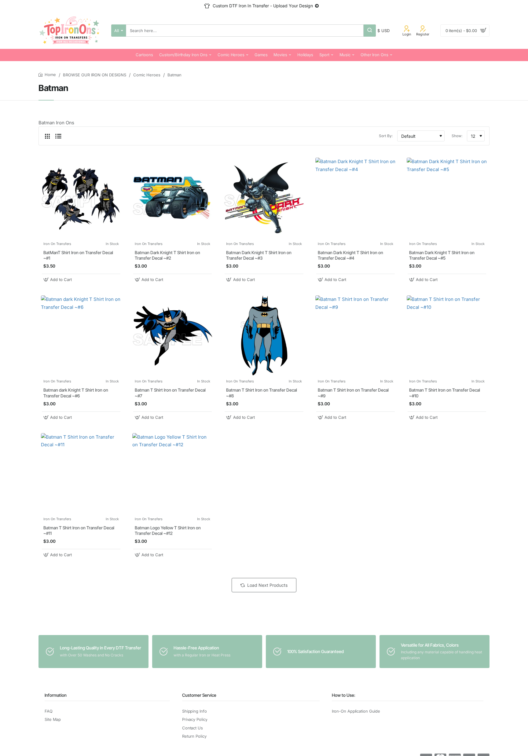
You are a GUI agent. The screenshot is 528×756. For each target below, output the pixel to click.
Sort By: (386, 135)
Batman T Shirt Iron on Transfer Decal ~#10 (444, 392)
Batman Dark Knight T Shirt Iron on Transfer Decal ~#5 (442, 255)
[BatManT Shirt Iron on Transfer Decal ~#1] (81, 198)
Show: (457, 135)
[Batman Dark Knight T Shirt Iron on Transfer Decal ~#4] (355, 198)
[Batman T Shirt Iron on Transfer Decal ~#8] (264, 335)
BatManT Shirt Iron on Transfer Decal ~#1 (78, 255)
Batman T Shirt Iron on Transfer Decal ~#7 (170, 392)
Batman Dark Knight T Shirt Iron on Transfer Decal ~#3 (259, 255)
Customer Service (199, 695)
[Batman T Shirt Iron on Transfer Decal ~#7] (172, 335)
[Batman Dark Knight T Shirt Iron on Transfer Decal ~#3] (264, 198)
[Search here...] (370, 30)
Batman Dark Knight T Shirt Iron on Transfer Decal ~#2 (167, 255)
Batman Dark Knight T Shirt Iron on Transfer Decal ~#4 (350, 255)
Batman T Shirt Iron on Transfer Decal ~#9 (353, 392)
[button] (58, 279)
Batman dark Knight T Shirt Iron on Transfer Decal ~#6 (75, 392)
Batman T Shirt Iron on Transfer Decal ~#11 (78, 530)
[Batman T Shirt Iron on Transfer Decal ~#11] (81, 473)
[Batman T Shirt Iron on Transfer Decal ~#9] (355, 335)
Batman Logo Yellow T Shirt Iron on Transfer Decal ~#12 (168, 530)
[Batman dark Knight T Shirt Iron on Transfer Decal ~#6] (81, 335)
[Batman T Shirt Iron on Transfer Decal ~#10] (447, 335)
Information (56, 695)
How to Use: (343, 695)
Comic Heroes (146, 74)
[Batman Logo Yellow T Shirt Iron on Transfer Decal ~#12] (172, 473)
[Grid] (47, 136)
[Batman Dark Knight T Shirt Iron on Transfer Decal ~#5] (447, 198)
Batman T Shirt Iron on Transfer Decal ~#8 (261, 392)
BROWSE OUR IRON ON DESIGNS (94, 74)
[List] (58, 136)
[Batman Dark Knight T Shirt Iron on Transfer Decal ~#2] (172, 198)
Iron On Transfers (57, 244)
